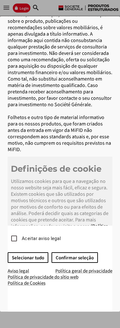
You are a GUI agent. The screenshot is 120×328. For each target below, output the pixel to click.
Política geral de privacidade (83, 271)
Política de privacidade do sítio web (43, 277)
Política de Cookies (26, 283)
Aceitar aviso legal (41, 238)
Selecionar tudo (28, 258)
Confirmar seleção (75, 258)
